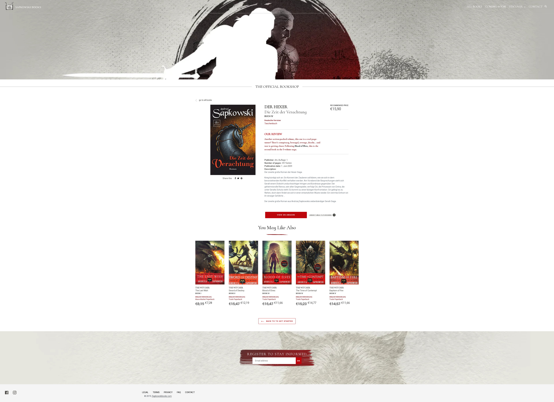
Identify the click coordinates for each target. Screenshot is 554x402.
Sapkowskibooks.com (162, 396)
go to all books (205, 100)
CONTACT (190, 392)
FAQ (179, 392)
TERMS (156, 392)
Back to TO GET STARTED (279, 321)
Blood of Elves (301, 146)
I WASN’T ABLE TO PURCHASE (322, 215)
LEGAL (145, 392)
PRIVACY (168, 392)
